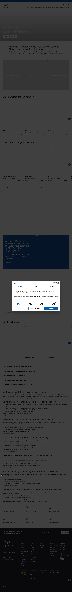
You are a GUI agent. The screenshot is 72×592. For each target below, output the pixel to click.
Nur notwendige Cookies (35, 308)
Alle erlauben (51, 308)
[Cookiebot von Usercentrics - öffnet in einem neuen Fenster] (54, 283)
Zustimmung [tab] (20, 286)
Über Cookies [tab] (51, 286)
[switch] (30, 304)
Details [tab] (36, 286)
